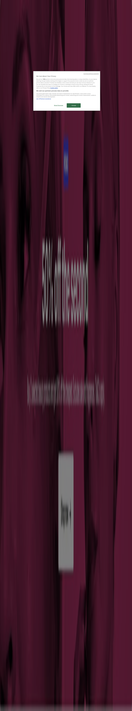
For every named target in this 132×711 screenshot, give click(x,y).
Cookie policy (54, 88)
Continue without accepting (91, 73)
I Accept (73, 105)
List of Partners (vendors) (43, 99)
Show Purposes (58, 105)
